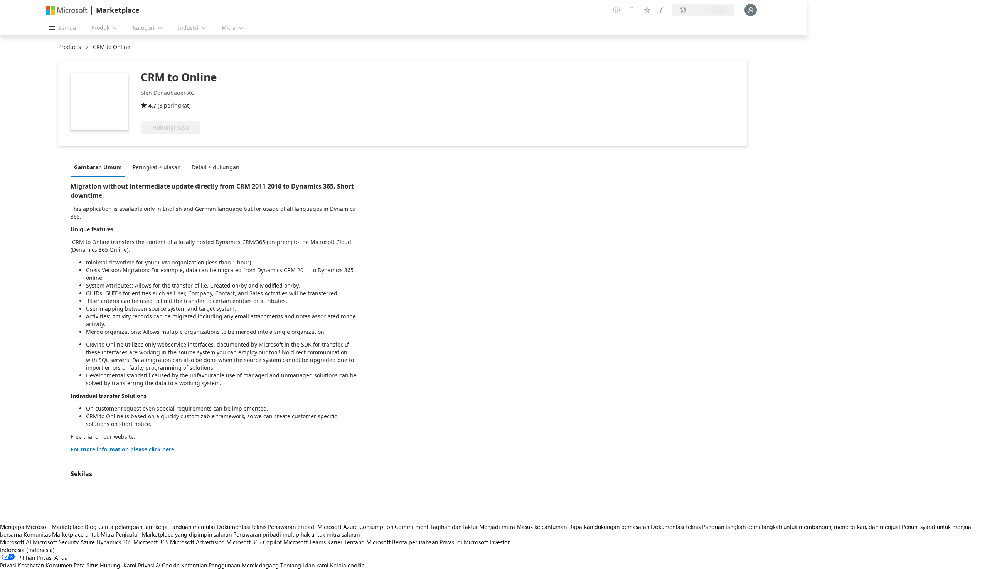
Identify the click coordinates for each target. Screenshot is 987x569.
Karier (334, 542)
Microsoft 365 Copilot (254, 542)
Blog (91, 526)
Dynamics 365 (114, 542)
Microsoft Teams (304, 542)
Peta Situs (86, 565)
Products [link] (69, 47)
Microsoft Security (56, 542)
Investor (500, 542)
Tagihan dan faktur (454, 526)
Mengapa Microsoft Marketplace (41, 526)
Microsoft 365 (150, 542)
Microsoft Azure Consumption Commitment (373, 526)
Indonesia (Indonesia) (27, 550)
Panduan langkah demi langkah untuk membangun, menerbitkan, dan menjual (801, 526)
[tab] (100, 166)
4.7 (152, 105)
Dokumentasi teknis (241, 526)
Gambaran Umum (98, 167)
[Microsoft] (67, 10)
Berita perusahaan (415, 542)
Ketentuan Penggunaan (210, 565)
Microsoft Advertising (197, 542)
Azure (87, 542)
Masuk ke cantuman (542, 526)
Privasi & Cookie (159, 565)
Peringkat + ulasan (157, 167)
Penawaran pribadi (292, 526)
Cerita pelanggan (120, 526)
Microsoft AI (15, 542)
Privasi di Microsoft (464, 542)
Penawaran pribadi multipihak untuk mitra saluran (296, 534)
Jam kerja (156, 526)
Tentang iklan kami (304, 565)
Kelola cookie (347, 565)
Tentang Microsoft (367, 542)
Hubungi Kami (118, 565)
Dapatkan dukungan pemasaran (608, 526)
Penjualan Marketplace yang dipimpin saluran (174, 534)
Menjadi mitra (497, 526)
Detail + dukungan (215, 167)
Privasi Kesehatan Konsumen (36, 565)
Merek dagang (260, 565)
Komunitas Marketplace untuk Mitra (69, 534)
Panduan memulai (192, 526)
